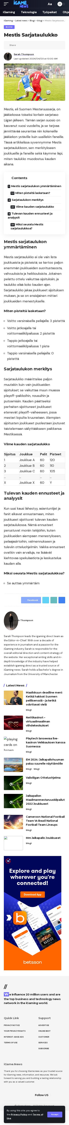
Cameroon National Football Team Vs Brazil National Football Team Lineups (45, 820)
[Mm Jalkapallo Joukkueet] (13, 843)
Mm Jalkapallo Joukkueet (43, 838)
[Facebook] (54, 1095)
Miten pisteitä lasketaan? (32, 193)
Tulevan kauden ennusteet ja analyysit (30, 215)
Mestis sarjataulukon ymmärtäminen (36, 186)
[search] (43, 4)
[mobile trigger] (7, 4)
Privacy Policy (19, 1114)
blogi (9, 27)
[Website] (63, 620)
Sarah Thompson (24, 54)
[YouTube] (64, 1095)
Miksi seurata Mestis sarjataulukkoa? (27, 226)
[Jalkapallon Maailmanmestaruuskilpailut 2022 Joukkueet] (13, 801)
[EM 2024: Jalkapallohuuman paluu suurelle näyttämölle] (13, 765)
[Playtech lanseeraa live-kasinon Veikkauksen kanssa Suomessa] (13, 744)
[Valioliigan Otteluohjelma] (13, 783)
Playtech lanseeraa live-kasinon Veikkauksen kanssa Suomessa (45, 742)
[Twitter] (59, 1095)
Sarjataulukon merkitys (28, 200)
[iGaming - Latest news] (22, 4)
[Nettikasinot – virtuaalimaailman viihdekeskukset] (13, 723)
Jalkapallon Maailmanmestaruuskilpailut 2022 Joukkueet (45, 800)
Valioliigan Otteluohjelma (43, 777)
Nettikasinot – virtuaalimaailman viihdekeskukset (38, 721)
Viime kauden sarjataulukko (35, 206)
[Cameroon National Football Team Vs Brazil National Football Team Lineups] (13, 822)
